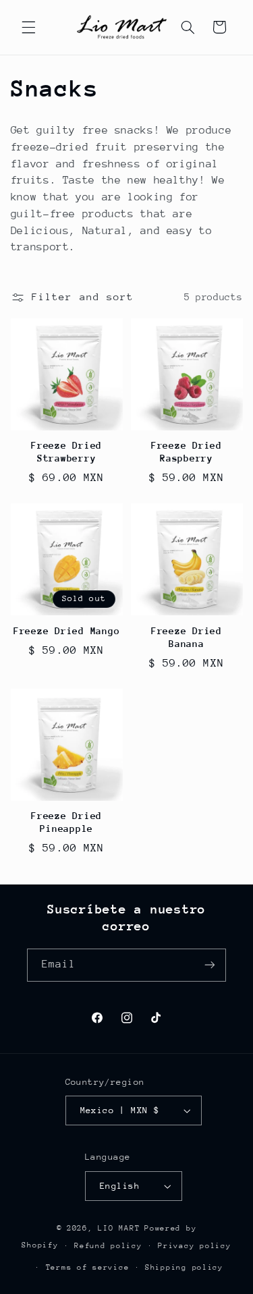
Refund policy (108, 1245)
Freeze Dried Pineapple (66, 822)
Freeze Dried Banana (186, 637)
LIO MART (119, 1228)
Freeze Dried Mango (66, 630)
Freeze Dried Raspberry (186, 451)
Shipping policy (184, 1267)
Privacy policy (194, 1245)
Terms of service (88, 1267)
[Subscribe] (209, 965)
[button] (28, 27)
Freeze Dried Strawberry (66, 451)
